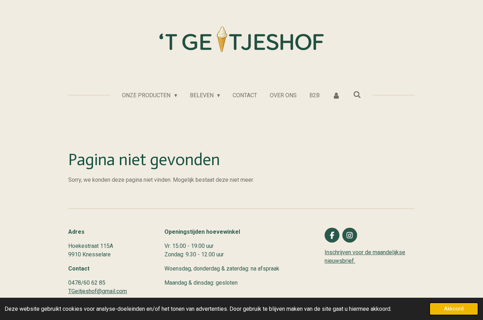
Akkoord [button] (454, 309)
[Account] (336, 95)
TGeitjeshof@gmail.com (97, 291)
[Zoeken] (356, 94)
